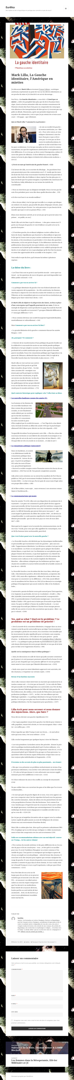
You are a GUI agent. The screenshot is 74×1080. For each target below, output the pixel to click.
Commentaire (16, 969)
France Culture (44, 89)
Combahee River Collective (51, 639)
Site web (14, 1012)
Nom (13, 995)
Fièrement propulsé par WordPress (22, 1076)
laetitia (27, 942)
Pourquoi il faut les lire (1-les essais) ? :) (44, 942)
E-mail (14, 1004)
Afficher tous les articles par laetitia (32, 931)
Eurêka (10, 7)
